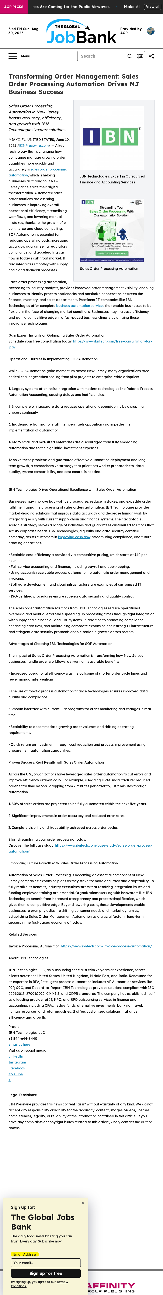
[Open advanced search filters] (140, 56)
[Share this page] (152, 56)
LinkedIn (15, 1056)
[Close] (83, 1203)
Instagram (17, 1062)
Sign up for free (46, 1273)
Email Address (25, 1254)
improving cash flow (74, 537)
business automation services (80, 306)
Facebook (16, 1068)
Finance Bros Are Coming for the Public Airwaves (61, 6)
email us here (19, 1044)
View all (152, 6)
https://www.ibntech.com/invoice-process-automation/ (106, 946)
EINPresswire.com (34, 145)
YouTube (15, 1074)
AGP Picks (13, 7)
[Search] (130, 56)
